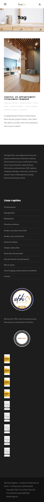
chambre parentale (25, 103)
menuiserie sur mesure (10, 110)
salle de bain (23, 110)
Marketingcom (12, 496)
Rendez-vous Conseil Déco (14, 236)
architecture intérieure (11, 103)
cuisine (6, 106)
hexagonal (34, 106)
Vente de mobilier (11, 242)
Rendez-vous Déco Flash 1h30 (15, 230)
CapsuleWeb (22, 493)
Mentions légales (11, 483)
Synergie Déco (9, 213)
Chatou (35, 103)
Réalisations (9, 218)
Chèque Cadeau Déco (12, 248)
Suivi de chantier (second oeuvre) (16, 259)
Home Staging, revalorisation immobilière (20, 270)
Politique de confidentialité (21, 486)
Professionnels (10, 207)
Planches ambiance (11, 224)
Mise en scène (9, 265)
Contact (7, 276)
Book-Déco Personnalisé (13, 253)
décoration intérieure (16, 106)
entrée (27, 106)
